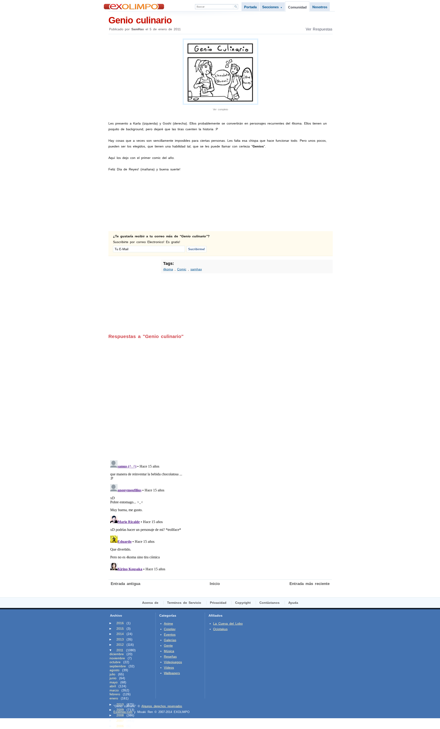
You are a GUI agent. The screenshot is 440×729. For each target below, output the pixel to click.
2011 (119, 650)
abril (113, 686)
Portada (250, 7)
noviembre (117, 658)
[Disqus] (220, 396)
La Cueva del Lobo (228, 623)
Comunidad (297, 7)
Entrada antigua (125, 584)
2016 (120, 623)
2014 (120, 634)
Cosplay (170, 629)
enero (114, 698)
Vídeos (169, 667)
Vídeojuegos (173, 662)
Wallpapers (172, 673)
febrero (115, 694)
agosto (114, 670)
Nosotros (319, 7)
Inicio (215, 584)
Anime (168, 623)
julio (112, 674)
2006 (120, 726)
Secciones (272, 7)
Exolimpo (134, 6)
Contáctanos (269, 602)
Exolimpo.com (122, 712)
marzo (114, 690)
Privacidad (218, 602)
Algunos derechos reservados (161, 706)
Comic (181, 269)
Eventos (170, 634)
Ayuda (293, 602)
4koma (168, 269)
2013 (120, 639)
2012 (120, 644)
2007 (120, 720)
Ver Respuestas (319, 29)
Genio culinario (140, 20)
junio (113, 678)
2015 (120, 628)
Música (169, 651)
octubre (115, 662)
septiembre (118, 666)
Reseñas (170, 656)
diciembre (117, 654)
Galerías (170, 640)
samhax (196, 269)
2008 (120, 715)
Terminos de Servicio (184, 602)
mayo (114, 682)
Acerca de (150, 602)
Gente (168, 645)
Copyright (243, 602)
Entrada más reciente (309, 584)
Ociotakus (220, 629)
